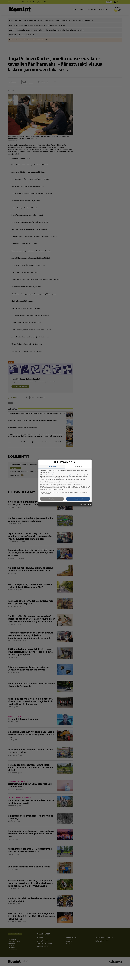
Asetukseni (78, 467)
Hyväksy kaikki (78, 499)
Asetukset (52, 499)
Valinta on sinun (52, 466)
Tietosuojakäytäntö (85, 504)
